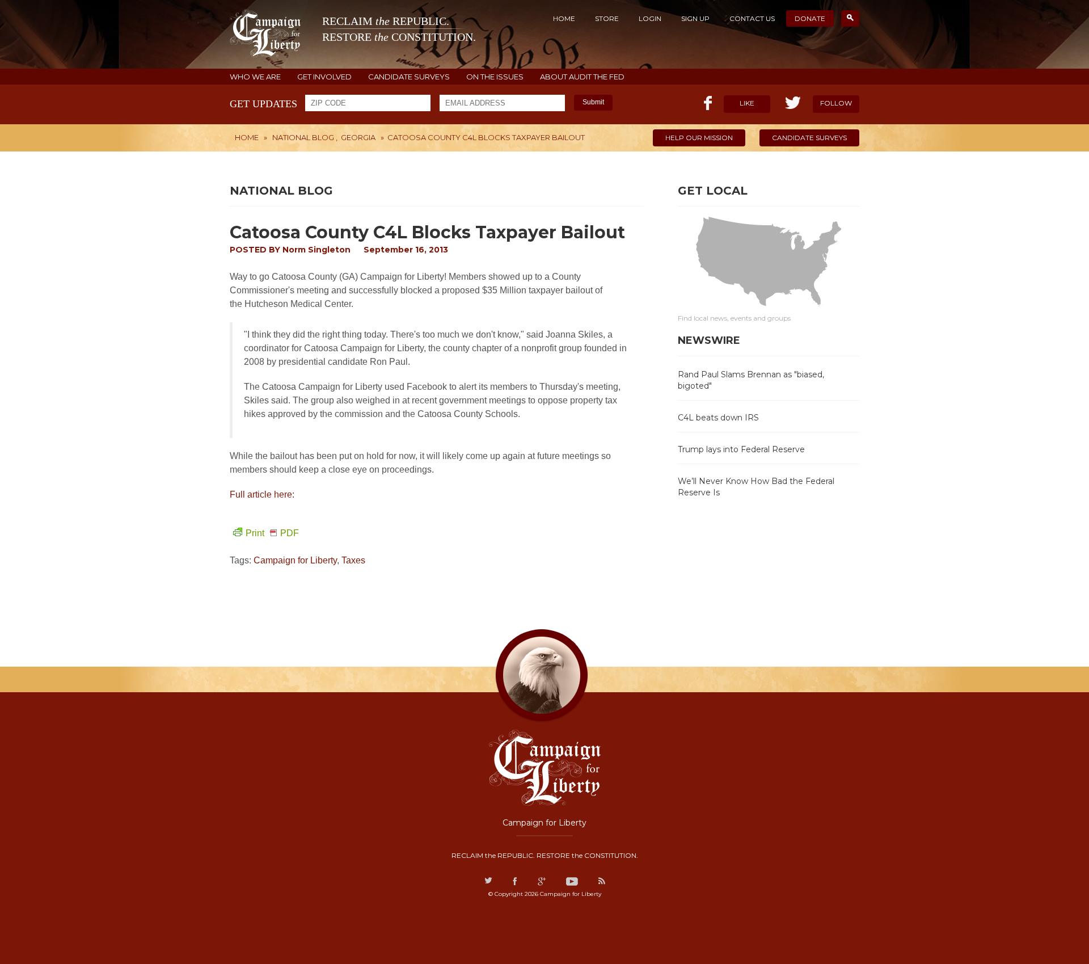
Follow (836, 103)
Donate (810, 18)
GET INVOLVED (324, 77)
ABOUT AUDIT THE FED (582, 77)
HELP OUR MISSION (699, 137)
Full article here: (263, 494)
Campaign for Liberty (295, 560)
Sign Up (695, 18)
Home (564, 18)
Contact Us (752, 18)
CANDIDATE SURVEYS (409, 77)
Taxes (353, 560)
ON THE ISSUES (495, 77)
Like (747, 103)
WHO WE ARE (255, 77)
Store (607, 18)
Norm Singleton (316, 250)
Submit (593, 102)
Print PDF (272, 533)
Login (650, 18)
